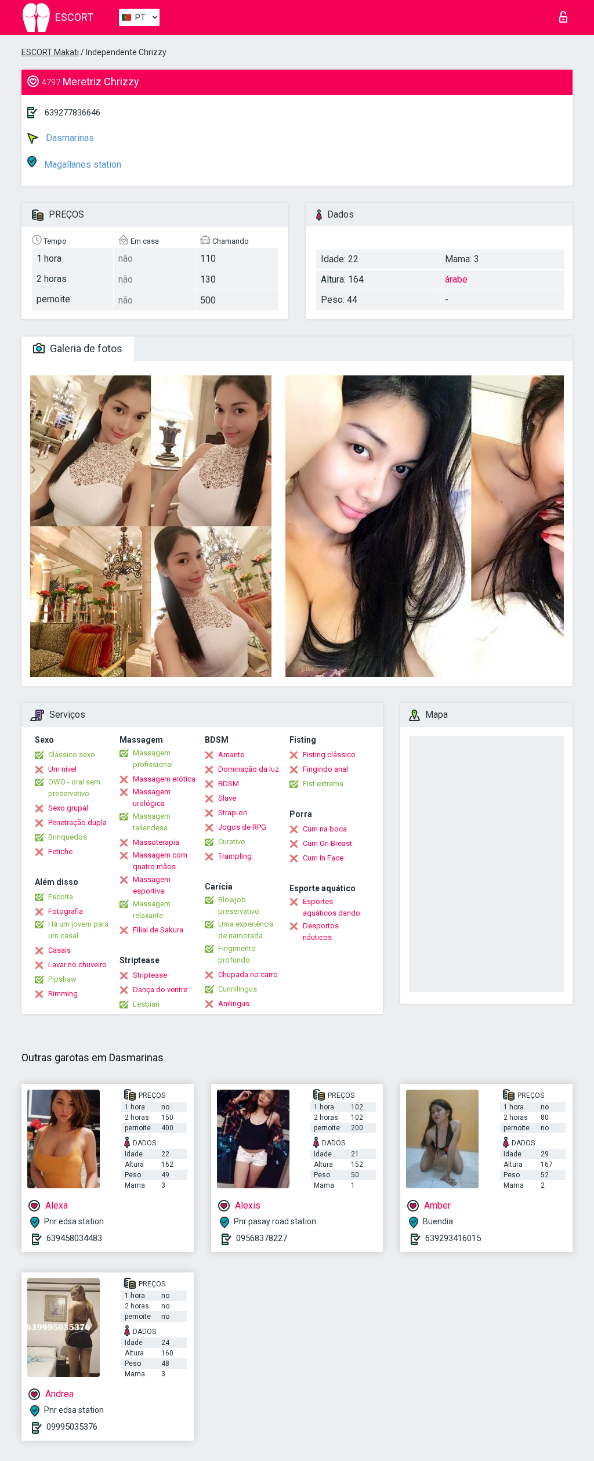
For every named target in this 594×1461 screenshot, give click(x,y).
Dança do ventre (160, 989)
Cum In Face (323, 858)
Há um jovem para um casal (78, 930)
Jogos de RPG (242, 827)
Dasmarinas (69, 137)
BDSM (228, 783)
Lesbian (146, 1004)
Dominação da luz (248, 769)
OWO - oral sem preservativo (74, 787)
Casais (59, 950)
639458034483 (74, 1238)
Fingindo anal (325, 769)
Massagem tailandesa (152, 822)
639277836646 (72, 112)
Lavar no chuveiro (77, 964)
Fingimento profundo (237, 954)
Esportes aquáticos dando (331, 907)
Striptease (150, 975)
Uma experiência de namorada (246, 930)
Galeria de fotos (85, 348)
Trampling (235, 856)
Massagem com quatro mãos (160, 861)
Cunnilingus (237, 989)
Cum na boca (325, 828)
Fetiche (60, 851)
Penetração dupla (77, 822)
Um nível (62, 769)
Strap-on (232, 812)
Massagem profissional (153, 758)
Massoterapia (156, 842)
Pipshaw (62, 979)
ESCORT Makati (50, 52)
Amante (231, 754)
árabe (456, 279)
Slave (227, 798)
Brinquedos (67, 837)
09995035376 (71, 1427)
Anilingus (233, 1003)
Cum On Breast (327, 843)
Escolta (60, 896)
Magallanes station (81, 164)
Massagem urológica (152, 797)
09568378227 (261, 1238)
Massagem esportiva (152, 885)
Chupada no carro (248, 974)
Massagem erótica (164, 779)
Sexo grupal (68, 808)
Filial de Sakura (158, 929)
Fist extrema (323, 783)
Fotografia (65, 911)
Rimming (63, 993)
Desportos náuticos (321, 931)
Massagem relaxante (152, 909)
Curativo (231, 841)
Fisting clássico (329, 754)
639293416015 (453, 1238)
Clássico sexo (71, 754)
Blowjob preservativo (238, 905)
